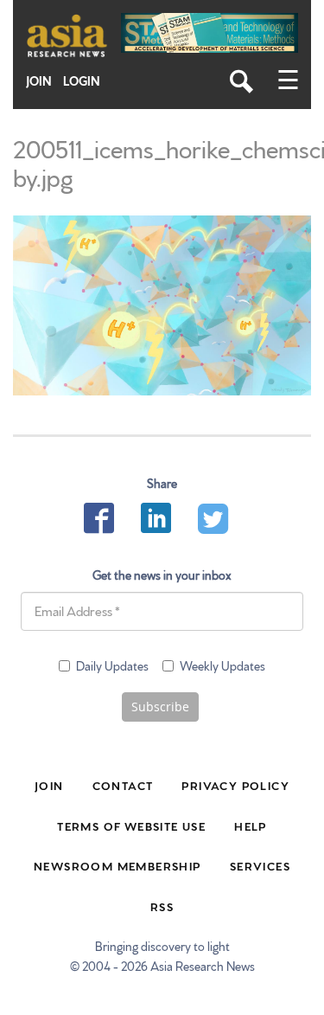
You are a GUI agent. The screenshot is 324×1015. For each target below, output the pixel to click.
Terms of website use (131, 825)
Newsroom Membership (117, 865)
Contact (123, 785)
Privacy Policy (235, 785)
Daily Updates (112, 665)
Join (39, 80)
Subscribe (160, 706)
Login (81, 80)
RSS (162, 906)
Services (260, 865)
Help (250, 825)
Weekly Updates (222, 665)
